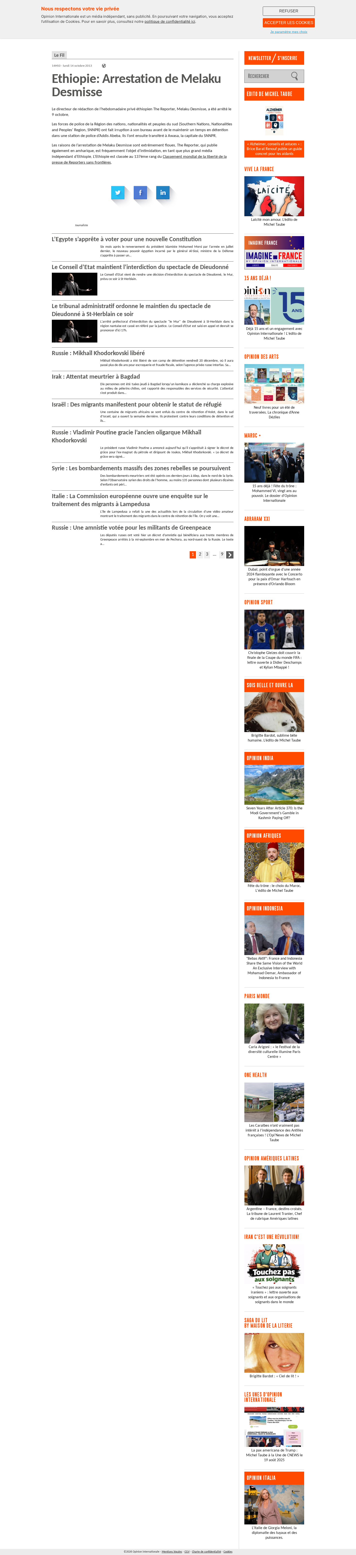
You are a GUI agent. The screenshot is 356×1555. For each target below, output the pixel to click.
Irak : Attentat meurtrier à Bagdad (96, 377)
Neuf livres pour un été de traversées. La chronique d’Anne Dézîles (274, 412)
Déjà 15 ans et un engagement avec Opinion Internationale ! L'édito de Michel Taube (274, 334)
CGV (187, 1551)
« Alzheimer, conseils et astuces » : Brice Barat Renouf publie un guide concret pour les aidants (274, 149)
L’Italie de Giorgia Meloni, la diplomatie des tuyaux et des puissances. (274, 1533)
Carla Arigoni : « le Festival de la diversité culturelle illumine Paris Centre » (274, 1052)
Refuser (288, 11)
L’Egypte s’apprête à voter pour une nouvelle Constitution (126, 239)
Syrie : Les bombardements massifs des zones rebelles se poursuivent (141, 468)
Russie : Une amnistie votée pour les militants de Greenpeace (131, 528)
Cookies (228, 1551)
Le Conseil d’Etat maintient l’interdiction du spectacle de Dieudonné (140, 267)
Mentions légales (172, 1551)
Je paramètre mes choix (288, 32)
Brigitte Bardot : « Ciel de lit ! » (274, 1376)
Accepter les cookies (288, 23)
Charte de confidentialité (206, 1551)
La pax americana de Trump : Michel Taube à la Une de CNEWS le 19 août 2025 (274, 1455)
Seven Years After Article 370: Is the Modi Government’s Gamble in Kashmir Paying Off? (274, 813)
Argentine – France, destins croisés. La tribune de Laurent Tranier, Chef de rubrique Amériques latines (274, 1214)
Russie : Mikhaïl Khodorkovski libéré (98, 353)
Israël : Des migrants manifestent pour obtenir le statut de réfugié (137, 405)
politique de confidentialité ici (170, 21)
